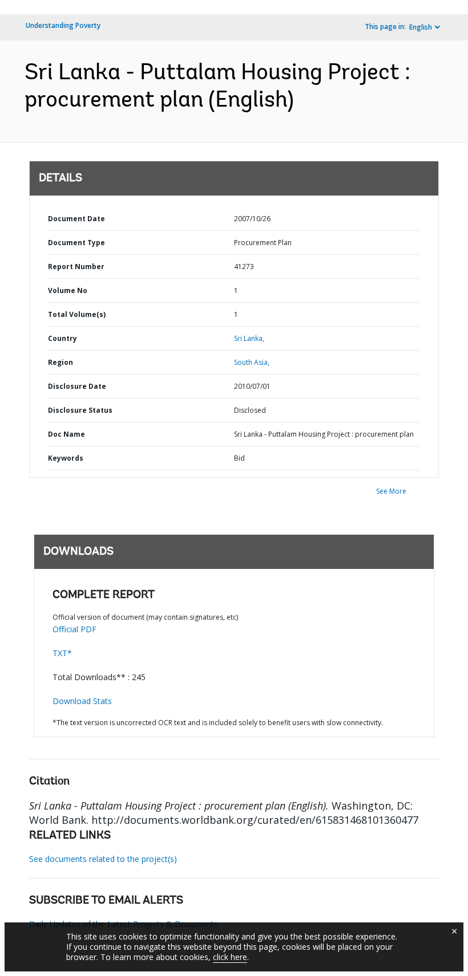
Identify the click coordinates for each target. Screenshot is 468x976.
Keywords (65, 458)
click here (230, 956)
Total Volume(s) (77, 314)
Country (62, 338)
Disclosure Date (77, 386)
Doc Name (66, 434)
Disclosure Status (80, 410)
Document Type (76, 242)
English (420, 27)
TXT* (62, 653)
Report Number (76, 266)
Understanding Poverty (63, 25)
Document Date (76, 218)
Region (60, 362)
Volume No (67, 290)
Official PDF (74, 629)
